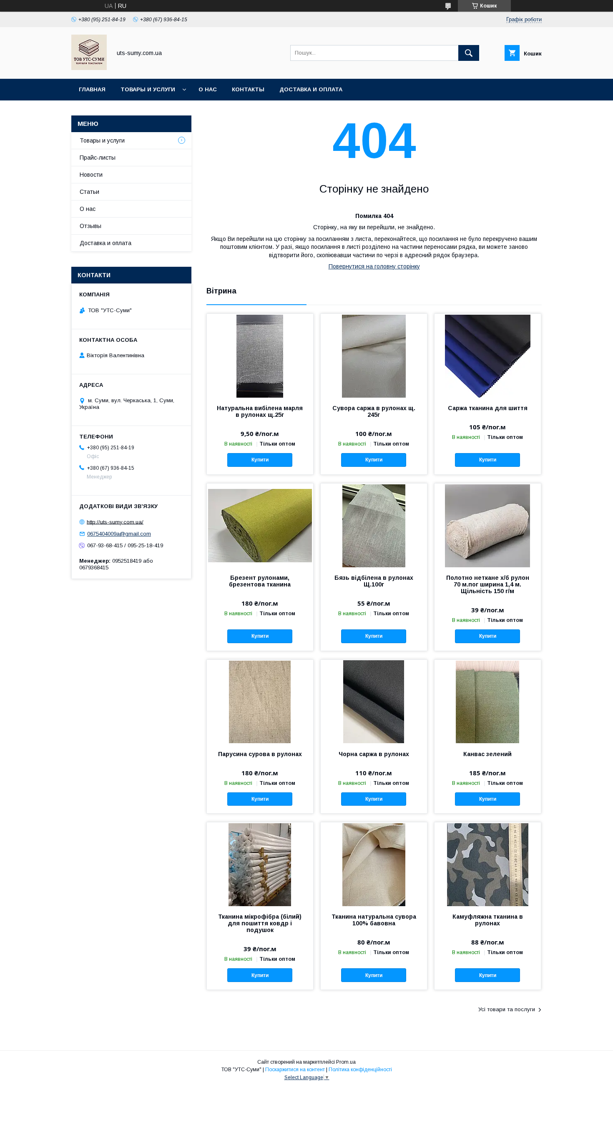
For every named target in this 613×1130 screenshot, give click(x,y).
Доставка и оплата (310, 89)
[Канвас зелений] (488, 701)
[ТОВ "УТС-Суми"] (89, 68)
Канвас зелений (487, 754)
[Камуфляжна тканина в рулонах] (488, 864)
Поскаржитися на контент (295, 1069)
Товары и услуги (148, 89)
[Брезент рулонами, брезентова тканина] (260, 525)
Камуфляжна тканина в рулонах (487, 920)
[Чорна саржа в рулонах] (374, 701)
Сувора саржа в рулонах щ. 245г (373, 411)
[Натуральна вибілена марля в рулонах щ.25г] (260, 355)
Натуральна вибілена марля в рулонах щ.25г (260, 411)
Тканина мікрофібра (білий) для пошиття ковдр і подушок (259, 923)
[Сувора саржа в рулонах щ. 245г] (374, 355)
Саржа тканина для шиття (488, 408)
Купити (260, 460)
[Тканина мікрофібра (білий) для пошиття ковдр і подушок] (260, 864)
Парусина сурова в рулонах (260, 754)
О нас (207, 89)
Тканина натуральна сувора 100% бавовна (374, 920)
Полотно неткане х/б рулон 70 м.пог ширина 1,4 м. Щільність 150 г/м (487, 584)
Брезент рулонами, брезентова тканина (260, 581)
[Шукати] (468, 53)
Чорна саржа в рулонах (374, 754)
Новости (91, 174)
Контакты (248, 89)
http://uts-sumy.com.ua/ (115, 522)
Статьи (89, 191)
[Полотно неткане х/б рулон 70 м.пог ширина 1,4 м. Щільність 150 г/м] (488, 525)
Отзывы (90, 226)
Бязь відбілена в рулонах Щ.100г (373, 581)
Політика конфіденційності (360, 1069)
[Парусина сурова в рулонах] (260, 701)
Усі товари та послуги (506, 1009)
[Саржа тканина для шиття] (488, 355)
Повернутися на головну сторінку (374, 266)
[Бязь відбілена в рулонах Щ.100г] (374, 525)
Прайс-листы (98, 157)
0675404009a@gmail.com (119, 534)
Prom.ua (346, 1062)
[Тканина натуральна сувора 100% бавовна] (374, 864)
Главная (92, 89)
